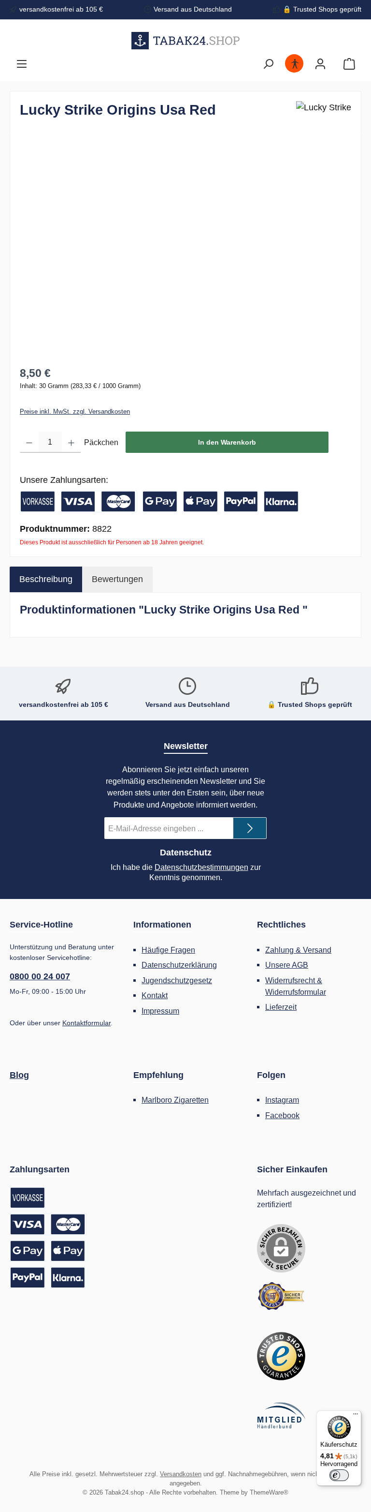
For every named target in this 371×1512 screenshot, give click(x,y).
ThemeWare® (269, 1492)
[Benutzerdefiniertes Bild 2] (281, 1356)
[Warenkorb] (349, 64)
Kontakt (155, 995)
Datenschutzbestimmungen (201, 867)
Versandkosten (180, 1474)
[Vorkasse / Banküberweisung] (38, 501)
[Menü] (22, 64)
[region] (185, 249)
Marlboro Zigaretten (175, 1099)
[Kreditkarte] (99, 501)
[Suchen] (268, 64)
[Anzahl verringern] (29, 442)
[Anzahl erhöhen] (71, 442)
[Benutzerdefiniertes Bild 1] (281, 1296)
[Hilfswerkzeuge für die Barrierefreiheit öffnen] (294, 64)
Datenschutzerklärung (179, 964)
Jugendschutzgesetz (177, 980)
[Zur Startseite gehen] (185, 40)
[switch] (339, 1475)
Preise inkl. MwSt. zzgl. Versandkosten (75, 411)
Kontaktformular (86, 1023)
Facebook (282, 1115)
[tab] (46, 579)
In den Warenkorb (227, 442)
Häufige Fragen (168, 949)
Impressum (160, 1010)
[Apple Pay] (200, 501)
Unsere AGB (286, 964)
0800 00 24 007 (40, 976)
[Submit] (250, 828)
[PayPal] (241, 501)
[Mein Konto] (320, 64)
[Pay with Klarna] (281, 501)
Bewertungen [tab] (117, 579)
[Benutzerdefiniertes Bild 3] (281, 1415)
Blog (19, 1075)
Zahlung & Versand (298, 949)
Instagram (282, 1099)
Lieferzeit (281, 1007)
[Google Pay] (160, 501)
